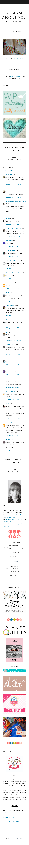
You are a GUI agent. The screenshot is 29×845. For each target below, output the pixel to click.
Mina (7, 369)
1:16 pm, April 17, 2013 (13, 246)
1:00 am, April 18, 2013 (13, 365)
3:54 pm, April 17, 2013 (13, 289)
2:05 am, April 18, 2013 (13, 375)
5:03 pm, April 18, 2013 (13, 435)
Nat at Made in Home (12, 260)
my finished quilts (19, 515)
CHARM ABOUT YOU (14, 15)
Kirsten (8, 359)
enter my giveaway (15, 76)
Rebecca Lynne (10, 344)
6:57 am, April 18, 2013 (13, 399)
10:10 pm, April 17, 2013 (13, 340)
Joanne (8, 189)
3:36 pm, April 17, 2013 (13, 279)
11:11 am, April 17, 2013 (13, 197)
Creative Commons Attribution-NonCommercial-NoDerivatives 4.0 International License (14, 815)
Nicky (8, 403)
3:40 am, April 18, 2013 (13, 387)
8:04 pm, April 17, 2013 (13, 316)
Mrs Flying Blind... (11, 320)
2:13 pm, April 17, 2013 (13, 256)
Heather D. (9, 283)
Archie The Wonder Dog (13, 228)
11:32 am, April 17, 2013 (13, 214)
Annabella (9, 174)
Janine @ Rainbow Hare (13, 273)
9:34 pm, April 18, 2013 (13, 450)
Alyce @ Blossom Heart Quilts (16, 201)
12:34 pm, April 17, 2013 (13, 224)
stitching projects (10, 517)
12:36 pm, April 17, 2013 (13, 236)
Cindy (8, 218)
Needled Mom (10, 250)
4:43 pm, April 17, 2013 (13, 301)
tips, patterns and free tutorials (14, 519)
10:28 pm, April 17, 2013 (13, 355)
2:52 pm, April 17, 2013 (13, 269)
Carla (8, 293)
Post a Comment (9, 170)
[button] (14, 2)
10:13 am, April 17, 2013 (13, 185)
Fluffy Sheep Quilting (19, 59)
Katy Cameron (10, 305)
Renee (8, 439)
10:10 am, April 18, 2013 (13, 418)
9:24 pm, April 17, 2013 (13, 328)
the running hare (11, 391)
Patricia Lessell (11, 423)
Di (7, 332)
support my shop (7, 522)
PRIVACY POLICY (14, 821)
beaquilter (9, 240)
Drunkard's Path (17, 34)
